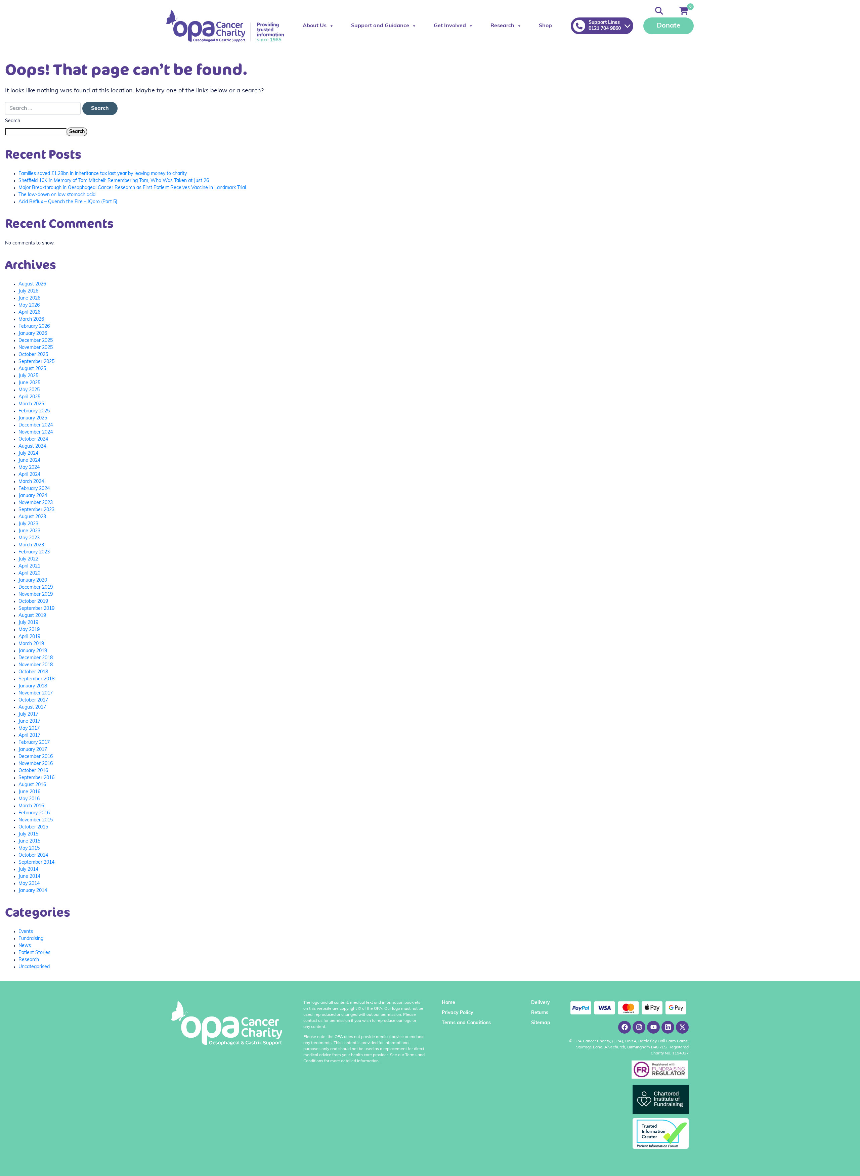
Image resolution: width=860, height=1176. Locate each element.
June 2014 (29, 876)
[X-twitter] (682, 1027)
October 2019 (33, 601)
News (24, 945)
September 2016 (36, 777)
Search (12, 121)
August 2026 (32, 284)
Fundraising (30, 938)
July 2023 (28, 524)
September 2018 (36, 679)
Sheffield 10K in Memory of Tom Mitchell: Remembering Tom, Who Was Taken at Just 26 (113, 180)
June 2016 (29, 792)
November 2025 (35, 347)
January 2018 (32, 686)
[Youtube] (653, 1027)
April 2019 (29, 636)
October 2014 (33, 855)
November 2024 (35, 432)
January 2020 (32, 580)
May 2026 (29, 305)
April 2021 (29, 566)
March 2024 (31, 481)
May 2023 (29, 538)
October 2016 (33, 770)
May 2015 (29, 848)
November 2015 (35, 820)
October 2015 (33, 827)
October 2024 (33, 439)
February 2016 (34, 813)
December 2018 (35, 658)
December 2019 (35, 587)
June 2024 (29, 460)
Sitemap (540, 1023)
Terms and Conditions (466, 1023)
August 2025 (32, 368)
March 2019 (31, 643)
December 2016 (35, 756)
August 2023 (32, 516)
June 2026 (29, 298)
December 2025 (35, 340)
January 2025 (32, 418)
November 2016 (35, 763)
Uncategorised (34, 966)
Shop (545, 26)
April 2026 (29, 312)
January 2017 (32, 749)
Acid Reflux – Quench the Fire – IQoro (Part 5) (67, 202)
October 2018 (33, 672)
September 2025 (36, 361)
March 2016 (31, 806)
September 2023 (36, 509)
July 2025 (28, 375)
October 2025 (33, 354)
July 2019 (28, 622)
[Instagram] (639, 1027)
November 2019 (35, 594)
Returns (539, 1012)
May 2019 (29, 629)
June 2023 (29, 531)
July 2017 (28, 714)
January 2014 (32, 890)
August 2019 (32, 615)
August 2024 (32, 446)
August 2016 (32, 784)
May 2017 (29, 728)
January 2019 (32, 650)
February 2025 (34, 411)
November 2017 (35, 693)
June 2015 (29, 841)
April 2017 (29, 735)
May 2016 (29, 799)
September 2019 (36, 608)
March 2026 (31, 319)
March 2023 (31, 545)
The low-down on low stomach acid (56, 194)
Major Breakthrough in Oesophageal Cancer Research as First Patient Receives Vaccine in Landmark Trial (132, 187)
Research (502, 26)
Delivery (540, 1002)
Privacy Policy (457, 1012)
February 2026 (34, 326)
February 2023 (34, 552)
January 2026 (32, 333)
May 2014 (29, 883)
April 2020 (29, 573)
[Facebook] (624, 1027)
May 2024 (29, 467)
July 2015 (28, 834)
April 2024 (29, 474)
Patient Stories (34, 952)
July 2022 (28, 559)
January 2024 (32, 495)
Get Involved (450, 26)
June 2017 (29, 721)
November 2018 (35, 665)
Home (448, 1002)
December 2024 (35, 425)
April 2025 (29, 397)
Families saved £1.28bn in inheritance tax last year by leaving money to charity (102, 173)
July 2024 (28, 453)
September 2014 (36, 862)
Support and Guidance (380, 26)
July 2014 (28, 869)
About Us (315, 26)
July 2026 (28, 291)
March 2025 (31, 404)
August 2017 (32, 707)
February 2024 (34, 488)
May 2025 (29, 390)
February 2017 (34, 742)
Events (25, 931)
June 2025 (29, 383)
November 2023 (35, 502)
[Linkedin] (667, 1027)
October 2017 (33, 700)
